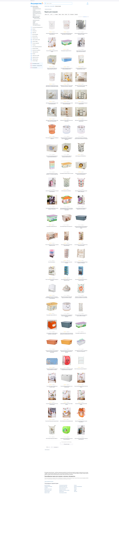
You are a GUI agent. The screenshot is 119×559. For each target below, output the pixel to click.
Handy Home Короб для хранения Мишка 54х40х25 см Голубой (52, 369)
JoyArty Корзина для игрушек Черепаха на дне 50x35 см (81, 439)
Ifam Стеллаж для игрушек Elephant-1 (81, 368)
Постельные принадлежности (37, 27)
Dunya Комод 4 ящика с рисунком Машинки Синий (66, 280)
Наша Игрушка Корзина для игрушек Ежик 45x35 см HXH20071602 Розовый (52, 86)
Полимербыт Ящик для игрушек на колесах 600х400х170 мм (66, 68)
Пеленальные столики (48, 490)
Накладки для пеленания (37, 11)
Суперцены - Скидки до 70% (37, 65)
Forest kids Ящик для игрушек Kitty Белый (52, 51)
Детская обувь (35, 36)
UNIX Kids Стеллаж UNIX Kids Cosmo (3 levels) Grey (66, 121)
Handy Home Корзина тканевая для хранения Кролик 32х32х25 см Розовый (81, 138)
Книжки (34, 53)
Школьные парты (47, 491)
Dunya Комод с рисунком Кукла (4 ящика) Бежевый (66, 245)
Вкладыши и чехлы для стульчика (64, 490)
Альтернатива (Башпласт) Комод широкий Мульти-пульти (81, 68)
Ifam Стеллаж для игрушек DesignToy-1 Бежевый (52, 280)
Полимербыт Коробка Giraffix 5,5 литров (66, 173)
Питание (34, 44)
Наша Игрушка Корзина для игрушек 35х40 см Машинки (81, 191)
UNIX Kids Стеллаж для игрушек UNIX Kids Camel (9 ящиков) (81, 86)
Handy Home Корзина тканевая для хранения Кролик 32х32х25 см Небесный (66, 138)
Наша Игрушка (47, 449)
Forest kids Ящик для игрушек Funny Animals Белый (52, 404)
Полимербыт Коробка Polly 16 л (52, 226)
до (50, 14)
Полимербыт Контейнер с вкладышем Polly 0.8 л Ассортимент (81, 351)
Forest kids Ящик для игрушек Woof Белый (81, 404)
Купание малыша (35, 48)
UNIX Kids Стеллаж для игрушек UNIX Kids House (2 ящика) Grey (52, 121)
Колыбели (46, 487)
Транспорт (34, 32)
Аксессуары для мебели (63, 492)
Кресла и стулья (35, 23)
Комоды (75, 485)
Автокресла (34, 30)
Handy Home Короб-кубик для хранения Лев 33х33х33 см (67, 156)
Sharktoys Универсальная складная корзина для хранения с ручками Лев (81, 297)
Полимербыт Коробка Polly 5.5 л (80, 333)
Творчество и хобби (36, 55)
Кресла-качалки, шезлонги (37, 13)
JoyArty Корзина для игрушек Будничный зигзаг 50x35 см (81, 51)
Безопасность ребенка (36, 50)
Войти (87, 4)
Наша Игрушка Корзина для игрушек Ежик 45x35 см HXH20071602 (66, 34)
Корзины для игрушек (37, 18)
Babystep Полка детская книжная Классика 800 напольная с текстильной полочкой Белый (52, 297)
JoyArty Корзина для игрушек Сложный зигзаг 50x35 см (52, 191)
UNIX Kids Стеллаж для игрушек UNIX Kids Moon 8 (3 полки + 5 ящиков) (66, 86)
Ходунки (34, 21)
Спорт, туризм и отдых (36, 39)
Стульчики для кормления (37, 8)
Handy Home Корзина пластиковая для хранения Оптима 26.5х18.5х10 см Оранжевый (52, 351)
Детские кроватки (36, 7)
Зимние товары (35, 41)
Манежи (34, 14)
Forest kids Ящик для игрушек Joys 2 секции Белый (67, 386)
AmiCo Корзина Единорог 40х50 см (51, 438)
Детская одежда (35, 34)
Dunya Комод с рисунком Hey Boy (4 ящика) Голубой (81, 280)
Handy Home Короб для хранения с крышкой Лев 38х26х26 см (81, 174)
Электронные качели (36, 20)
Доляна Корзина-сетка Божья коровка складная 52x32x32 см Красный (66, 369)
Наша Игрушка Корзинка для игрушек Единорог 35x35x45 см (52, 208)
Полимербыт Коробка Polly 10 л (66, 50)
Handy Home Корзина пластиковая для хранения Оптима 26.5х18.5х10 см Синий (81, 227)
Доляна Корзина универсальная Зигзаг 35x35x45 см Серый (81, 34)
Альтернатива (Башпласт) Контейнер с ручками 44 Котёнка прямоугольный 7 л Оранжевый (66, 209)
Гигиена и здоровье (36, 43)
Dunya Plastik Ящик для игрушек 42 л (66, 226)
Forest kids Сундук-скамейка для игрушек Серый (52, 386)
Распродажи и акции (35, 63)
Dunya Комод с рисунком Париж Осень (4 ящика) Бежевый (81, 245)
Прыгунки (75, 491)
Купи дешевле (34, 67)
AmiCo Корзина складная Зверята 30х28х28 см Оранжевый (52, 333)
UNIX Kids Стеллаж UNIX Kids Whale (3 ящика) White (81, 121)
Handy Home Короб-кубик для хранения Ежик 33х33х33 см (52, 68)
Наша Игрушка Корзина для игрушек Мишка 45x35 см (52, 34)
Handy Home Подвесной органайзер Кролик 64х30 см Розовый (81, 315)
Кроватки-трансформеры (78, 486)
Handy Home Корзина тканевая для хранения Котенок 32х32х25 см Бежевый (66, 316)
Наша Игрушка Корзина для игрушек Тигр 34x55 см (81, 421)
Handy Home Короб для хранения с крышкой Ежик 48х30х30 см (52, 156)
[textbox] (58, 3)
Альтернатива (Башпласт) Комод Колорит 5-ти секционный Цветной (52, 174)
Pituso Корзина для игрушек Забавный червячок (52, 138)
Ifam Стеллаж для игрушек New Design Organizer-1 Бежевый (81, 262)
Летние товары (35, 60)
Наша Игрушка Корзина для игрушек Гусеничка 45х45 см (66, 439)
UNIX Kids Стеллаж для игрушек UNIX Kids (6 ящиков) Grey (52, 103)
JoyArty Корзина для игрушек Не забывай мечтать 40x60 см (81, 208)
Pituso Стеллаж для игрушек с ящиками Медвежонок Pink (52, 245)
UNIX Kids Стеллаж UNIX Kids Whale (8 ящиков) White (81, 103)
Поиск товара (45, 3)
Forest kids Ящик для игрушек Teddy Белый (67, 404)
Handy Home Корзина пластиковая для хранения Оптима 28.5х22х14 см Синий (66, 333)
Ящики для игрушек (36, 17)
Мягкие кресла (61, 491)
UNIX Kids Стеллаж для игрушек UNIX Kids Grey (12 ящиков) (66, 103)
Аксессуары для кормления (37, 46)
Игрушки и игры (35, 37)
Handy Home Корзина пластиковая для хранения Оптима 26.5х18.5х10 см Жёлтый (66, 351)
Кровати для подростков (37, 12)
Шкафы (34, 22)
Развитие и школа (35, 57)
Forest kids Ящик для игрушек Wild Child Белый (81, 386)
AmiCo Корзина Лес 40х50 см (66, 190)
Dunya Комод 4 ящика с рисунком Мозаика (66, 262)
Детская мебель (35, 6)
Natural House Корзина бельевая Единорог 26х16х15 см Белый (66, 297)
